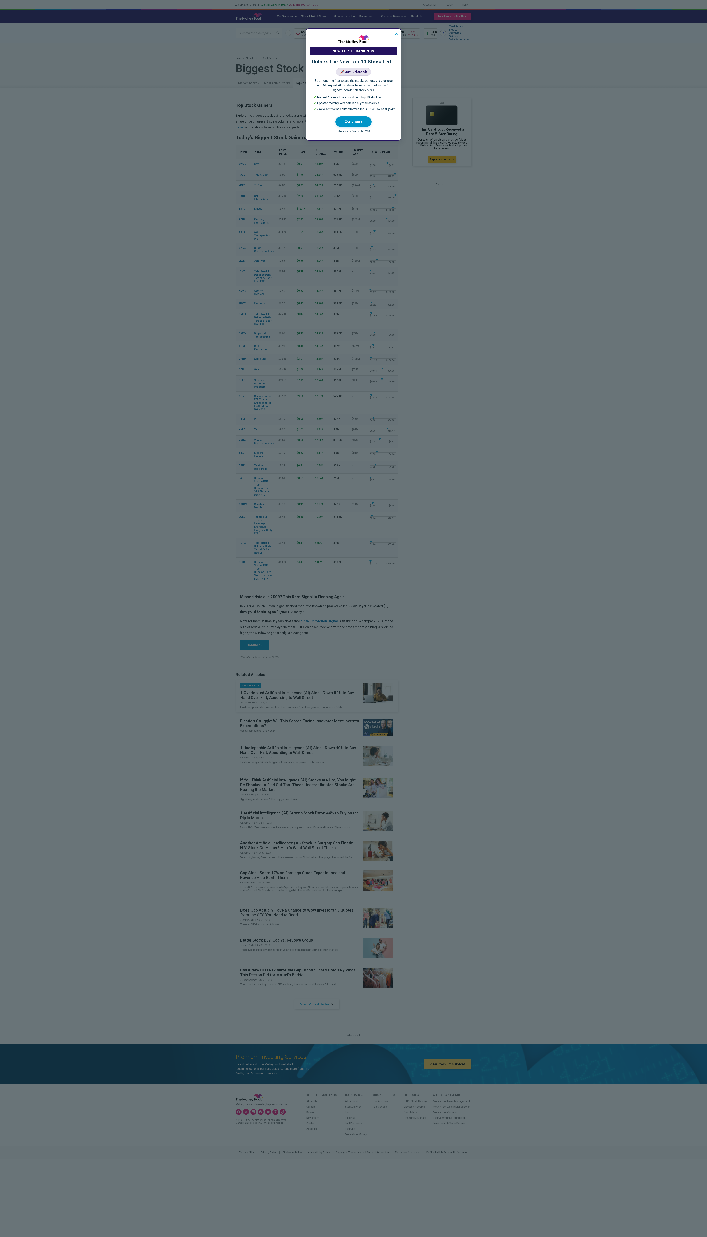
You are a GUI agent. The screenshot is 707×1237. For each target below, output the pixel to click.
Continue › (353, 121)
